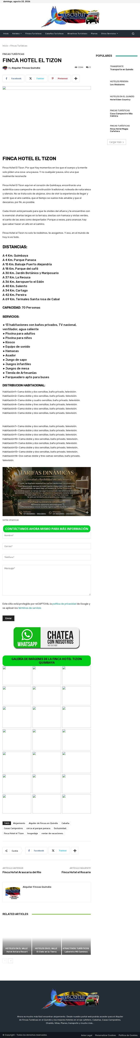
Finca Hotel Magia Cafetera (119, 130)
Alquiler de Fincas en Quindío (43, 823)
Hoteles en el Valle (16, 949)
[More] (76, 78)
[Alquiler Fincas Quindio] (5, 67)
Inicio (5, 45)
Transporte (117, 66)
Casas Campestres (13, 828)
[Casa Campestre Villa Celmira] (102, 113)
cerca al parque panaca (38, 828)
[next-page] (10, 960)
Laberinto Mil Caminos (76, 952)
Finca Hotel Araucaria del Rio (22, 872)
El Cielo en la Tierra (47, 952)
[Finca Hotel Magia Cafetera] (102, 128)
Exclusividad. (60, 828)
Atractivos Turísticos (76, 949)
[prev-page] (5, 960)
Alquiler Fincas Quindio (26, 68)
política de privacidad (64, 603)
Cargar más (115, 142)
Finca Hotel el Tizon (14, 833)
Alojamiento (19, 823)
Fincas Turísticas (18, 45)
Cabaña (65, 823)
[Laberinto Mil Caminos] (76, 937)
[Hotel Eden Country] (102, 98)
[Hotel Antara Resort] (17, 937)
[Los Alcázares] (102, 83)
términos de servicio (29, 608)
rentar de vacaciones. (52, 833)
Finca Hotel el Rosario (76, 872)
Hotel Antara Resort (17, 952)
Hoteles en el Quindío (122, 97)
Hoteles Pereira (119, 82)
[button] (133, 33)
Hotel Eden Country (120, 99)
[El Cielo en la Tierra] (46, 937)
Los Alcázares (117, 84)
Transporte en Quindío (121, 69)
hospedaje (32, 833)
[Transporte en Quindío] (102, 68)
